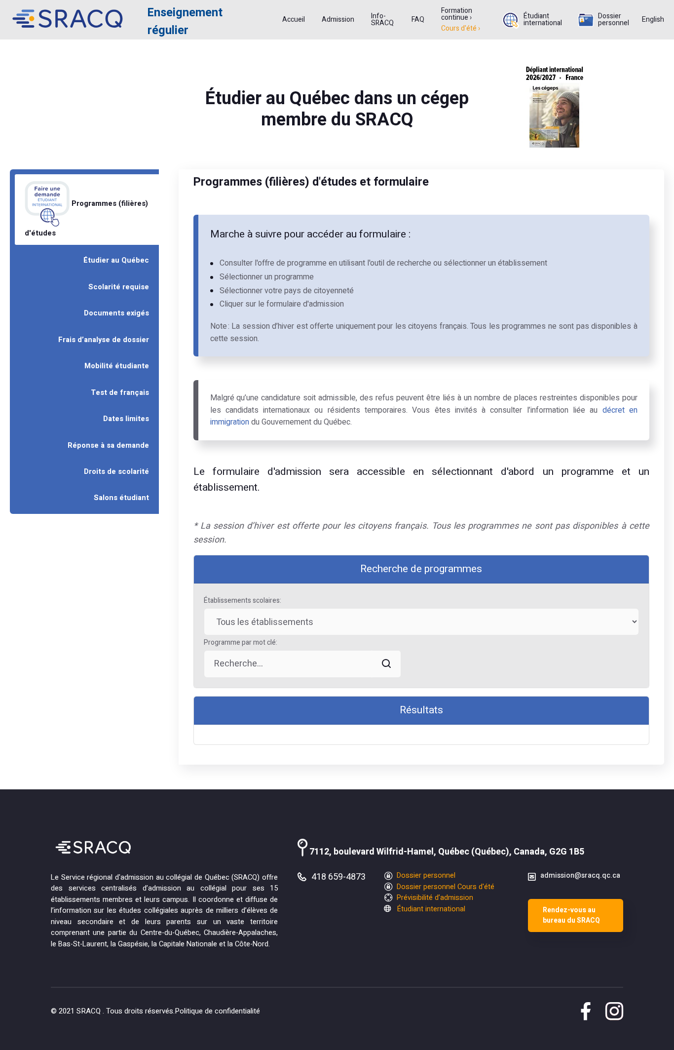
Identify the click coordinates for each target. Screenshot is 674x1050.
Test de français (120, 393)
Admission (338, 19)
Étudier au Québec (116, 260)
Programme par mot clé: (240, 642)
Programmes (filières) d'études (86, 218)
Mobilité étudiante (116, 366)
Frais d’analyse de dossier (103, 340)
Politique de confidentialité (217, 1011)
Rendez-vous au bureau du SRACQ (571, 915)
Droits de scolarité (116, 472)
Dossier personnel (613, 20)
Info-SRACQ (382, 20)
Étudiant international (543, 20)
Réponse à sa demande (108, 445)
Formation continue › (456, 14)
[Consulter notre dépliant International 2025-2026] (555, 106)
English (653, 19)
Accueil (293, 19)
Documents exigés (116, 313)
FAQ (418, 19)
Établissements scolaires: (242, 600)
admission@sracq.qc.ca (580, 875)
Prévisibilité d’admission (434, 898)
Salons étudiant (121, 498)
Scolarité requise (118, 287)
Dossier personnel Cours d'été (444, 887)
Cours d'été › (460, 28)
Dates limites (126, 419)
